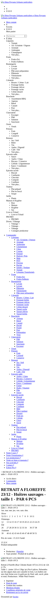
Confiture (15, 182)
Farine (19, 386)
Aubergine (15, 50)
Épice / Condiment (18, 166)
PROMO (10, 217)
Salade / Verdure (23, 267)
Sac (12, 210)
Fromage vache (17, 89)
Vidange (14, 228)
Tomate (14, 43)
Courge (19, 251)
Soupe (13, 194)
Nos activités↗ (12, 463)
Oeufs (8, 124)
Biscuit (14, 173)
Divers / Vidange (13, 221)
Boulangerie (11, 64)
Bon (13, 203)
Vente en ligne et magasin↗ (17, 460)
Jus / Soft (15, 140)
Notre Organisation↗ (14, 455)
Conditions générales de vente (18, 590)
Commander (11, 235)
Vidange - (15, 226)
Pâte (18, 390)
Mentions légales (13, 588)
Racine (19, 265)
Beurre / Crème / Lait (19, 82)
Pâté (13, 117)
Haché (19, 325)
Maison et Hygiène (14, 201)
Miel (18, 409)
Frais (13, 131)
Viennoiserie (16, 75)
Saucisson (15, 122)
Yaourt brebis (21, 314)
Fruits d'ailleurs (17, 62)
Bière (13, 143)
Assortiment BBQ (18, 99)
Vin (12, 145)
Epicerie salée (11, 154)
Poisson (9, 129)
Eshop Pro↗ (11, 467)
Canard (14, 106)
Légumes (10, 41)
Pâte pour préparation (20, 71)
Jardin (8, 196)
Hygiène (14, 207)
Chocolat (15, 177)
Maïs (18, 258)
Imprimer (10, 581)
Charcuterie (11, 113)
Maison (14, 205)
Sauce (13, 157)
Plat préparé (16, 189)
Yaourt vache (21, 309)
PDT (18, 260)
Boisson (9, 138)
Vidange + (15, 224)
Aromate (14, 48)
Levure (14, 69)
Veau (18, 335)
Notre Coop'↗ (12, 453)
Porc (13, 108)
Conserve (15, 136)
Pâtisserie (15, 73)
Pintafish (20, 551)
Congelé (14, 133)
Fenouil (19, 254)
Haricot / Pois (21, 256)
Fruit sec (19, 416)
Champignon (16, 52)
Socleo (15, 597)
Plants (13, 198)
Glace (18, 420)
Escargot (14, 115)
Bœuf (13, 103)
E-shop (9, 38)
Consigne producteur (19, 231)
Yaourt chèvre (22, 311)
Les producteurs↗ (13, 458)
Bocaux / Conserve (19, 161)
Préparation (21, 332)
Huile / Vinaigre (22, 388)
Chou (18, 249)
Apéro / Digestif (17, 147)
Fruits (8, 57)
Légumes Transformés (25, 272)
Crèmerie (10, 80)
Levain (14, 66)
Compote (15, 180)
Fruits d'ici (15, 59)
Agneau (14, 101)
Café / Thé (15, 150)
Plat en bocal (16, 191)
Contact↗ (10, 465)
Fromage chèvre (17, 87)
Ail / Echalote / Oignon (20, 45)
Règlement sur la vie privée (17, 592)
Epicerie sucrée (12, 170)
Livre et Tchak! (12, 212)
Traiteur (9, 187)
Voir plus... (15, 55)
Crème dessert (17, 92)
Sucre (18, 423)
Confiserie (15, 175)
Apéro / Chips (17, 159)
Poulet (19, 328)
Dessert (19, 413)
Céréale (19, 418)
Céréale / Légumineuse (20, 163)
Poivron (19, 263)
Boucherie (10, 96)
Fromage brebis (17, 85)
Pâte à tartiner (21, 411)
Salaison (14, 119)
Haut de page (11, 583)
